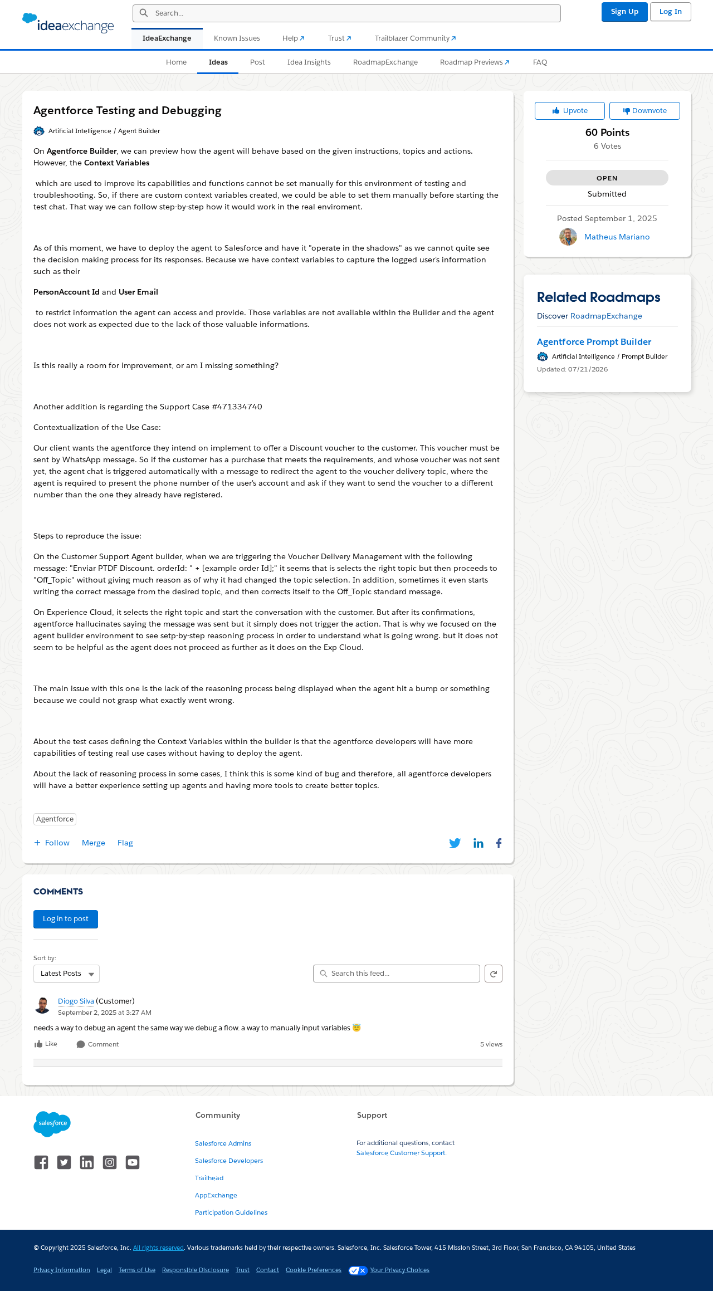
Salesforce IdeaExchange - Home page (68, 23)
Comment (102, 1044)
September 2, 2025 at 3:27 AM (105, 1012)
